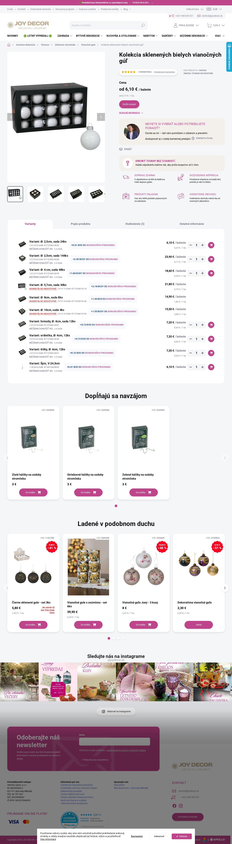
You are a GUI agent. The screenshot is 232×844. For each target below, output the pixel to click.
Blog (125, 9)
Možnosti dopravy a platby (74, 800)
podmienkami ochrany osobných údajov (126, 750)
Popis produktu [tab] (80, 223)
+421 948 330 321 (190, 797)
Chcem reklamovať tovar (73, 794)
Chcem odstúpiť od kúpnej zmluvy (77, 797)
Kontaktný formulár (187, 817)
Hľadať (143, 25)
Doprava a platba (87, 9)
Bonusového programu (100, 245)
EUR (215, 9)
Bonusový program (65, 9)
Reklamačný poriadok (71, 791)
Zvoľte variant (129, 104)
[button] (116, 506)
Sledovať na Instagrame (119, 711)
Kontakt (22, 9)
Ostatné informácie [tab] (192, 223)
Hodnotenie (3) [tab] (134, 223)
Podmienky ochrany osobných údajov (79, 788)
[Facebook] (174, 805)
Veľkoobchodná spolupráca (74, 803)
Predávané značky (110, 9)
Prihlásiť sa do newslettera (95, 760)
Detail (199, 624)
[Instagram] (180, 805)
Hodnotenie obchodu (40, 9)
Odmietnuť (159, 836)
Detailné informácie (129, 113)
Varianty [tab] (30, 223)
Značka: (198, 73)
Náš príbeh (119, 785)
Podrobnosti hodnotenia (164, 72)
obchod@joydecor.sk (188, 791)
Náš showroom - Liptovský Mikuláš (131, 788)
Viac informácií (48, 839)
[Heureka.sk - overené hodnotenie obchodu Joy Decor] (84, 820)
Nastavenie (137, 836)
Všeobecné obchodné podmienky (77, 785)
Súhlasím (183, 836)
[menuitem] (13, 36)
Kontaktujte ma (204, 138)
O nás (10, 9)
